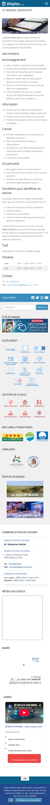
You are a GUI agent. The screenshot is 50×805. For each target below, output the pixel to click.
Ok (11, 800)
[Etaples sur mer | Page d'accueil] (17, 3)
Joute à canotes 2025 (16, 739)
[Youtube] (46, 297)
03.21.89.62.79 (12, 281)
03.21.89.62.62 (15, 564)
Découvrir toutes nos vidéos (24, 760)
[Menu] (46, 3)
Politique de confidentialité (28, 800)
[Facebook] (33, 297)
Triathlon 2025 (14, 745)
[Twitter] (37, 297)
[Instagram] (41, 297)
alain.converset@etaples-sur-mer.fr (22, 285)
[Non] (46, 794)
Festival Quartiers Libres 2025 (20, 751)
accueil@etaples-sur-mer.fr (20, 567)
